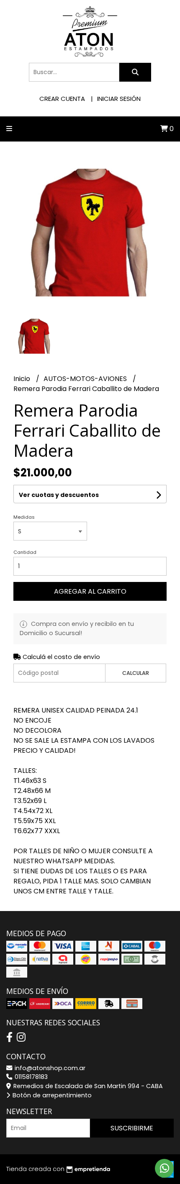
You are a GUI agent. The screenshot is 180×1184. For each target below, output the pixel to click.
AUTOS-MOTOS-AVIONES (86, 379)
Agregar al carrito (90, 591)
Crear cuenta (62, 98)
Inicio (22, 379)
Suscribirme (132, 1128)
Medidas (24, 517)
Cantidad (24, 552)
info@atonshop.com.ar (49, 1068)
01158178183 (30, 1077)
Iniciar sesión (119, 98)
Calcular (135, 673)
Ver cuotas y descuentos (59, 495)
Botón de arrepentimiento (51, 1095)
